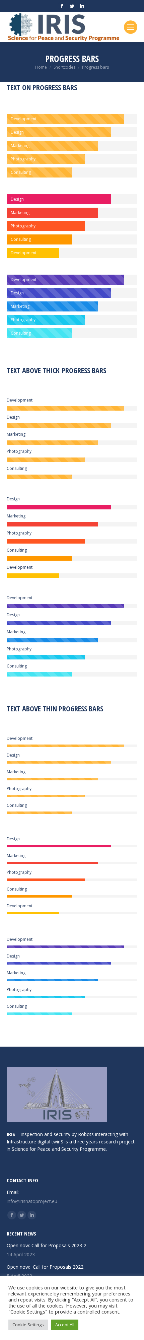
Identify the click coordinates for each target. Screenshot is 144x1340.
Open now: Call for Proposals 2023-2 (46, 1245)
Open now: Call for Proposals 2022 (45, 1267)
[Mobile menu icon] (130, 27)
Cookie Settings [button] (28, 1325)
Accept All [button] (64, 1325)
